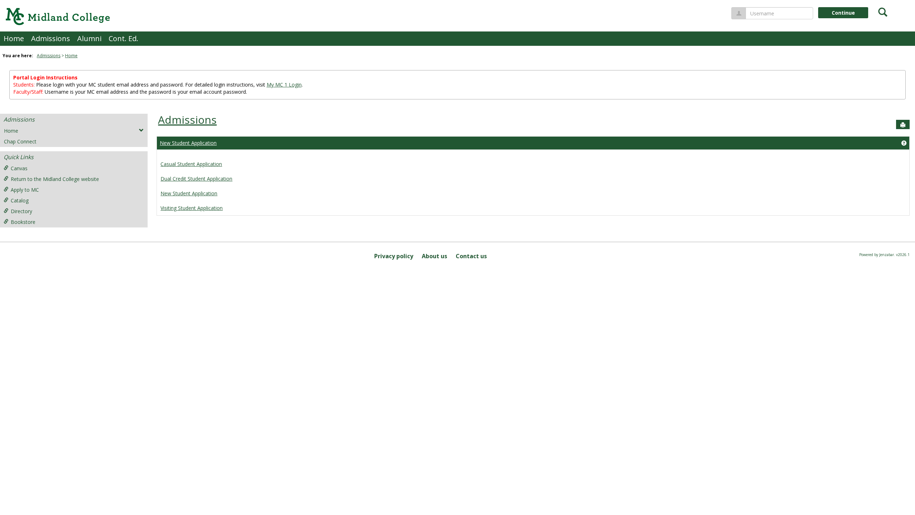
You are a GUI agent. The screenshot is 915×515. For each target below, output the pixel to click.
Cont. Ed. (123, 38)
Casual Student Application (191, 164)
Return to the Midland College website (55, 179)
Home (14, 38)
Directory (21, 211)
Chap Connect (20, 141)
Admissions (50, 38)
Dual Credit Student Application (196, 178)
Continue (843, 12)
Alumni (89, 38)
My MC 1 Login (284, 84)
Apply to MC (25, 189)
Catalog (20, 200)
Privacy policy (393, 256)
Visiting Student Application (191, 208)
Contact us (471, 256)
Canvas (19, 168)
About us (434, 256)
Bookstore (23, 222)
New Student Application (188, 142)
